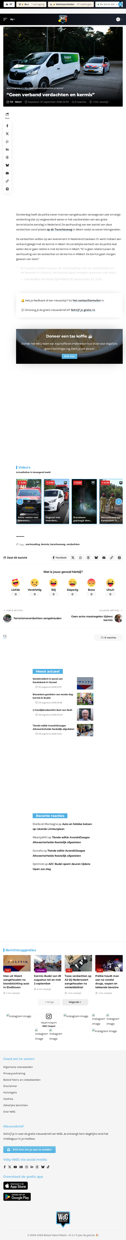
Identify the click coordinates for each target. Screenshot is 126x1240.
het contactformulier (87, 300)
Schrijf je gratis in (83, 310)
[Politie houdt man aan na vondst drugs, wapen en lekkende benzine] (109, 963)
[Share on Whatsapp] (7, 142)
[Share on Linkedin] (7, 149)
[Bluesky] (43, 1167)
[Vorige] (20, 501)
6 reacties (80, 101)
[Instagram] (26, 1167)
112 (11, 101)
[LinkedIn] (32, 1167)
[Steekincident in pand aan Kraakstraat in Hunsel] (85, 683)
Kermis (45, 544)
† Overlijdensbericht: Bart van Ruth (52, 710)
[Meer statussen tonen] (120, 4)
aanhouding (33, 544)
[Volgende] (119, 501)
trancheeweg (57, 544)
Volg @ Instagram (49, 1024)
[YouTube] (15, 1167)
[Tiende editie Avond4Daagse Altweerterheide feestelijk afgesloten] (85, 730)
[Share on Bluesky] (7, 165)
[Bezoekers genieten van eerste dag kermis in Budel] (85, 699)
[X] (10, 1167)
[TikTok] (48, 1167)
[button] (6, 19)
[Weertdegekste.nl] (63, 19)
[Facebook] (4, 1167)
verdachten (73, 544)
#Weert (45, 272)
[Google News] (21, 1167)
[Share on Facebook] (7, 126)
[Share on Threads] (7, 157)
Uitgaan (41, 970)
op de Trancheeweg (59, 229)
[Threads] (37, 1167)
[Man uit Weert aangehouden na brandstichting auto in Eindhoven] (17, 963)
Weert (18, 101)
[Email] (7, 173)
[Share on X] (7, 134)
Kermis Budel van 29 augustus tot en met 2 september (47, 979)
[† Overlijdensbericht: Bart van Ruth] (85, 714)
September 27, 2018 (88, 279)
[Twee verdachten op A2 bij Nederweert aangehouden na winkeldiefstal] (78, 963)
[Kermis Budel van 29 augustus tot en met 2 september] (47, 963)
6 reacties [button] (110, 637)
